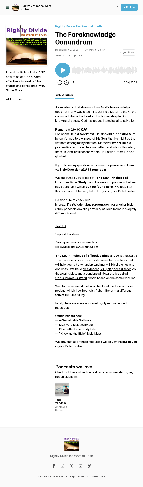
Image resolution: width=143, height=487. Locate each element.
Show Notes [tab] (64, 94)
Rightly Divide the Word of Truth (36, 7)
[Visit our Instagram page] (62, 466)
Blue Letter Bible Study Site (77, 329)
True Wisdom (60, 401)
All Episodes (14, 99)
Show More (14, 90)
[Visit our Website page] (80, 466)
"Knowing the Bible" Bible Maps (80, 333)
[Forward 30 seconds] (66, 82)
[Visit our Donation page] (89, 466)
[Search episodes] (117, 7)
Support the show (67, 234)
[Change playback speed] (74, 82)
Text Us (60, 226)
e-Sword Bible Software (75, 320)
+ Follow (129, 7)
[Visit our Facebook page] (53, 466)
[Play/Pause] (62, 70)
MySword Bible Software (76, 325)
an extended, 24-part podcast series (107, 269)
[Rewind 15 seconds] (59, 82)
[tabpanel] (96, 228)
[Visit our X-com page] (71, 466)
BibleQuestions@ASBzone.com (76, 247)
